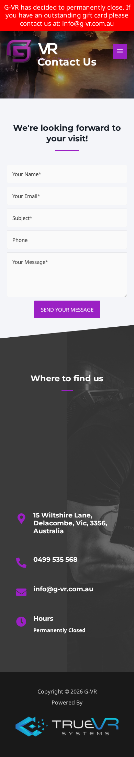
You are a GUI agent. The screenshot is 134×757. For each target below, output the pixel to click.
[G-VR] (41, 51)
